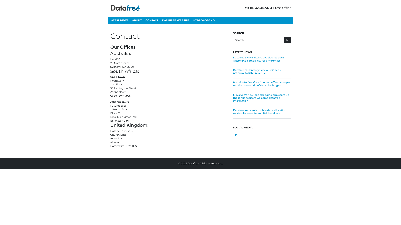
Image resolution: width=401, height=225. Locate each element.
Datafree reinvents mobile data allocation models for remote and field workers (259, 112)
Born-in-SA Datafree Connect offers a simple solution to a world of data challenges (261, 84)
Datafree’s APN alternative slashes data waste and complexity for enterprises (258, 59)
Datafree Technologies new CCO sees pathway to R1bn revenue (257, 72)
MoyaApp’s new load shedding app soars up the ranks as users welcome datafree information (261, 97)
